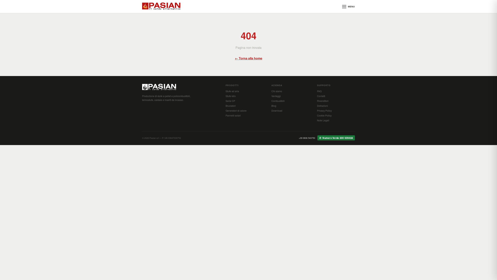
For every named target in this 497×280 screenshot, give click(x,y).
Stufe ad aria (232, 91)
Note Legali (323, 120)
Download (276, 110)
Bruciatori (231, 105)
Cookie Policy (324, 115)
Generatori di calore (236, 110)
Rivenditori (322, 100)
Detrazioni (322, 105)
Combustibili (278, 100)
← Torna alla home (248, 58)
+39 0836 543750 (307, 137)
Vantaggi (276, 96)
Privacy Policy (324, 110)
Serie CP (230, 100)
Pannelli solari (233, 115)
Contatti (321, 96)
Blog (273, 105)
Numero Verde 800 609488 (337, 138)
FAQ (319, 91)
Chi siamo (276, 91)
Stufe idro (231, 96)
